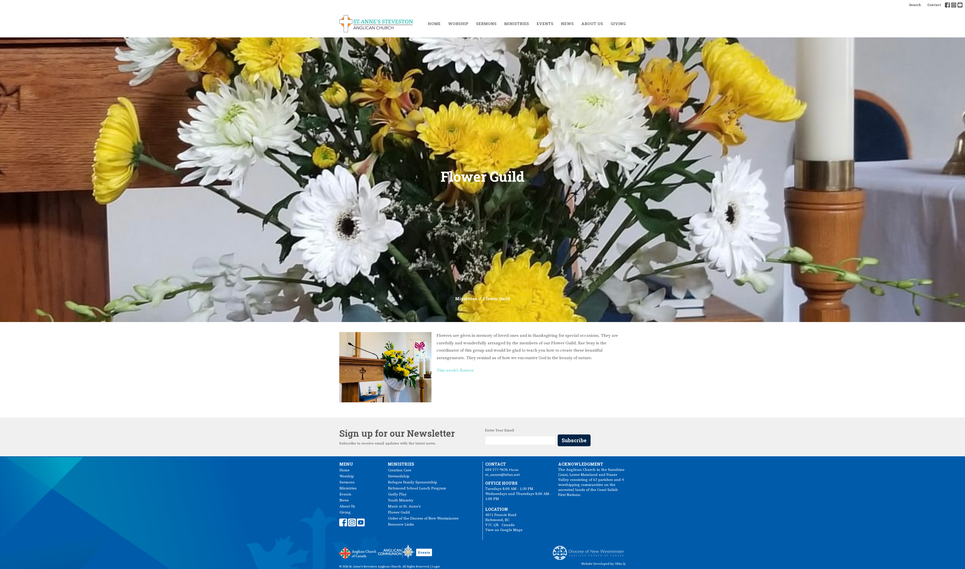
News (567, 23)
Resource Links (401, 524)
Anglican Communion (396, 551)
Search (915, 5)
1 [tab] (474, 325)
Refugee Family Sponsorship (412, 482)
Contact (934, 5)
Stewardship (398, 476)
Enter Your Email (499, 430)
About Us (592, 23)
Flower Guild (399, 512)
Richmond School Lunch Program (417, 488)
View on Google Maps (503, 530)
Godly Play (397, 494)
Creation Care (399, 470)
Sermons (486, 23)
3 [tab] (490, 325)
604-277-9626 (496, 469)
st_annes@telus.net (502, 474)
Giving (618, 23)
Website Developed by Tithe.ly (603, 564)
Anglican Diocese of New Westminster (590, 550)
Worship (458, 23)
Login (436, 566)
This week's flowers (455, 370)
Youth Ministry (400, 500)
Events (545, 23)
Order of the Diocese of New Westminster (423, 518)
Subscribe (574, 440)
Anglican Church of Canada (358, 552)
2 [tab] (482, 325)
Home (434, 23)
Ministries (516, 23)
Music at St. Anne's (404, 506)
